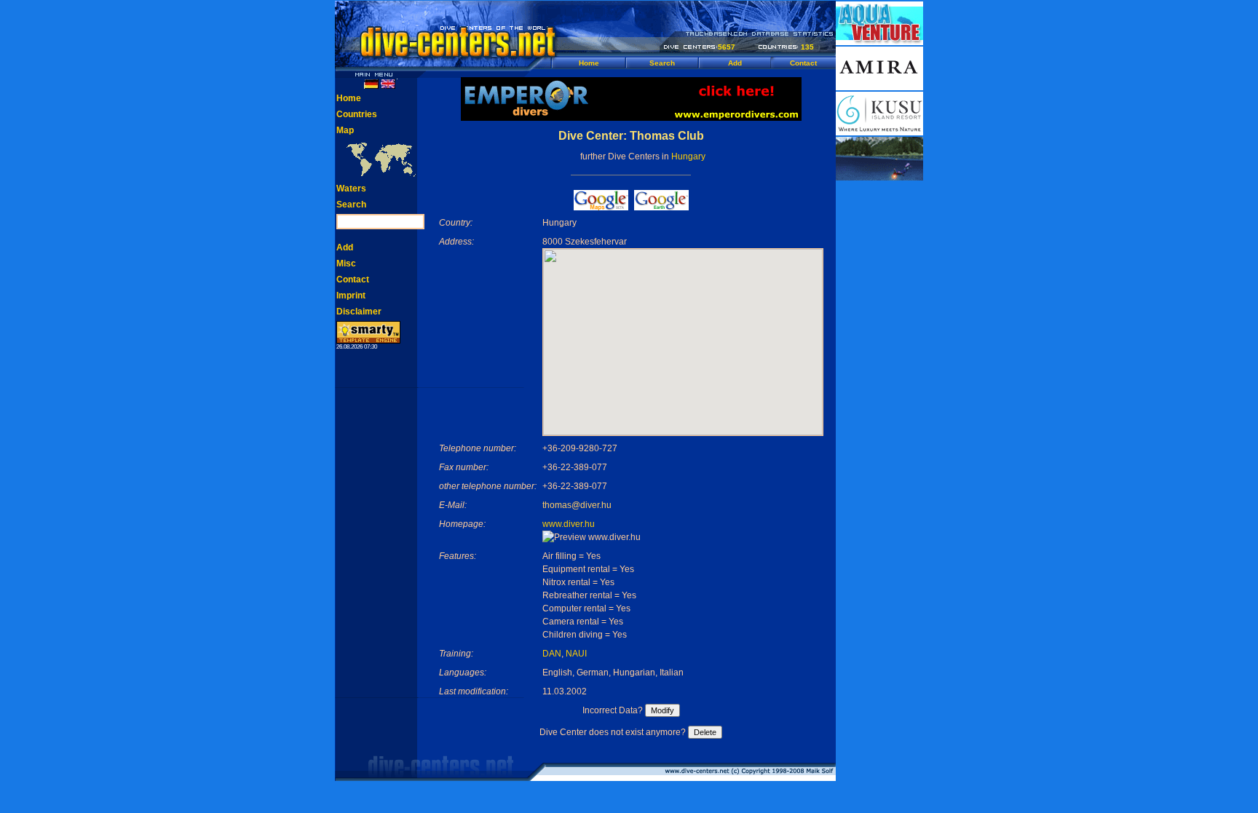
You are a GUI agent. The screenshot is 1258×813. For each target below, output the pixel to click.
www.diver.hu (568, 524)
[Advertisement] (879, 400)
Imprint (350, 295)
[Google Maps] (601, 206)
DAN (551, 654)
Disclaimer (358, 311)
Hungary (688, 156)
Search (662, 63)
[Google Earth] (661, 206)
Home (589, 63)
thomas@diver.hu (577, 505)
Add (735, 63)
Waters (351, 188)
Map (345, 130)
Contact (803, 63)
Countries (356, 114)
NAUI (576, 654)
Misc (346, 263)
